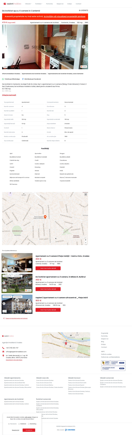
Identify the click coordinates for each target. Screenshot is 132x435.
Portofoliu (49, 4)
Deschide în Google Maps (14, 360)
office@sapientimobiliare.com (16, 352)
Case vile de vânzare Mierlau (44, 385)
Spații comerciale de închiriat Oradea (47, 401)
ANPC (103, 351)
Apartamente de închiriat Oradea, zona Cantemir (65, 74)
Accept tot (29, 430)
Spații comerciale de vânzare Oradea (111, 380)
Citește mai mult (9, 95)
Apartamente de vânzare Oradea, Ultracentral (17, 387)
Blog (102, 342)
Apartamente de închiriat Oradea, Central (16, 404)
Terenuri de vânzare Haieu (75, 394)
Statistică (23, 424)
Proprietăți (104, 333)
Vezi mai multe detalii (48, 268)
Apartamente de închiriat (13, 399)
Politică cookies (106, 354)
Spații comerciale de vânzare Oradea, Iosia (113, 387)
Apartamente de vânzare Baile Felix (14, 383)
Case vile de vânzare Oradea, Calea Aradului (49, 387)
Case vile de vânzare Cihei (44, 383)
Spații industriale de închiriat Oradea (47, 418)
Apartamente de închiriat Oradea (34, 74)
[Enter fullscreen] (85, 194)
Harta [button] (84, 67)
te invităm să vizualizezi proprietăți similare (64, 16)
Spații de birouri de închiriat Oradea (46, 412)
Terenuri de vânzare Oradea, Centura (79, 391)
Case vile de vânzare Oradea (44, 380)
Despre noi (60, 4)
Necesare (13, 424)
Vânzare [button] (27, 4)
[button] (6, 47)
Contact (78, 4)
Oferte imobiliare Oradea (11, 74)
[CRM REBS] (70, 430)
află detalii (28, 417)
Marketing (33, 424)
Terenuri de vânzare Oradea (76, 380)
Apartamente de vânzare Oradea (14, 380)
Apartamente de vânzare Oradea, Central (16, 385)
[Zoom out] (85, 242)
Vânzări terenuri (74, 378)
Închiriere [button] (38, 4)
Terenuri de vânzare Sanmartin (77, 383)
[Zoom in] (85, 239)
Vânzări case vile (42, 378)
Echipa (69, 4)
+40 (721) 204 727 (12, 348)
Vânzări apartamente (12, 378)
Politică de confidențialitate (110, 357)
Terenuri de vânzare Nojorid (76, 385)
